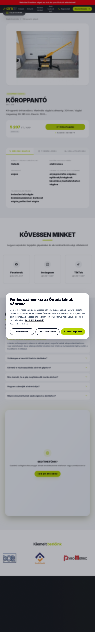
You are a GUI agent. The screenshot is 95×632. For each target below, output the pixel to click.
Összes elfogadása (73, 332)
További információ (34, 320)
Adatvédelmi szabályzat (19, 324)
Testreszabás (22, 332)
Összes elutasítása (47, 332)
